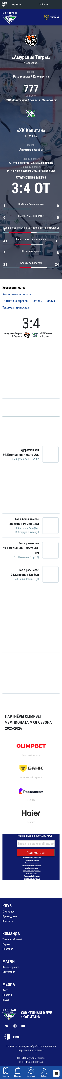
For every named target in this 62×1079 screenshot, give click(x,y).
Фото (5, 990)
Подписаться (36, 853)
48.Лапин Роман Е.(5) (24, 524)
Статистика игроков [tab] (15, 301)
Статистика (8, 972)
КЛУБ (7, 906)
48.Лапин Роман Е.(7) (27, 579)
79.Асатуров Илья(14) (26, 528)
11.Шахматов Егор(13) (26, 557)
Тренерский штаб (12, 939)
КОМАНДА (11, 933)
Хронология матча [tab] (13, 287)
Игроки (6, 944)
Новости (7, 994)
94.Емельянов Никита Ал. (21, 455)
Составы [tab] (37, 301)
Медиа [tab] (51, 301)
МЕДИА (8, 984)
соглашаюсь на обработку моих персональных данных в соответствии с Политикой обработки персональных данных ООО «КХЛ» (32, 873)
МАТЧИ (8, 961)
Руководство (9, 916)
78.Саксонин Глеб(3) (25, 575)
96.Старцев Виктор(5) (27, 532)
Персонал (7, 949)
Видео (5, 999)
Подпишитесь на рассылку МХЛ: (35, 835)
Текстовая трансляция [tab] (16, 307)
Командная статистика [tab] (16, 294)
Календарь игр (10, 967)
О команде (8, 911)
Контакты (7, 921)
